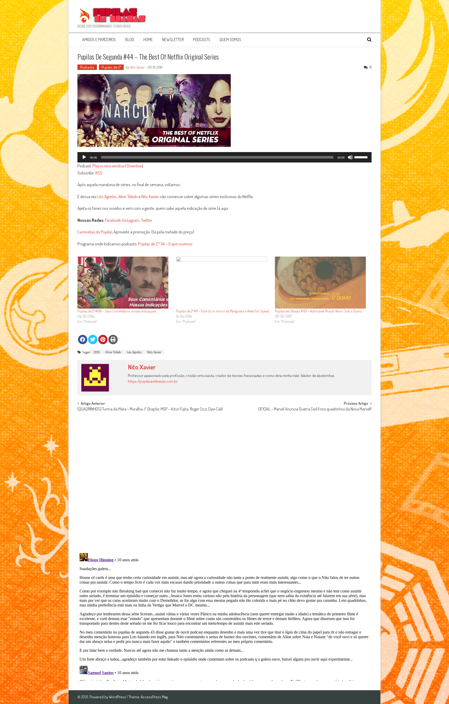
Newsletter (173, 39)
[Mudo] (350, 157)
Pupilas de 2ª (111, 67)
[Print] (113, 339)
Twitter (146, 220)
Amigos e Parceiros (99, 39)
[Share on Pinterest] (103, 339)
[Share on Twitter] (92, 339)
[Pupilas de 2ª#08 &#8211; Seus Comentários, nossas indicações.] (124, 283)
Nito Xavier (137, 67)
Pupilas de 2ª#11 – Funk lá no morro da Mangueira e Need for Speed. (222, 311)
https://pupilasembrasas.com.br (152, 381)
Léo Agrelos (107, 196)
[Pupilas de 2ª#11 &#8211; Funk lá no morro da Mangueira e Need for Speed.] (223, 283)
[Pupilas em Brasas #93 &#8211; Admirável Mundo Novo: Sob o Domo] (321, 283)
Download (135, 165)
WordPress (118, 696)
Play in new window (108, 165)
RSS (98, 172)
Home (148, 39)
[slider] (361, 156)
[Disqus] (224, 481)
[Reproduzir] (84, 157)
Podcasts (201, 39)
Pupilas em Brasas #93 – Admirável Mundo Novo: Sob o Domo (318, 311)
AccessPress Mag (154, 696)
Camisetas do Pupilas (95, 231)
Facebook (113, 220)
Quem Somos (230, 39)
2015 (97, 352)
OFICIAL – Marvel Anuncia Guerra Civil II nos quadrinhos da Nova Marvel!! (315, 409)
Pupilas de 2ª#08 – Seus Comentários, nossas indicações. (116, 311)
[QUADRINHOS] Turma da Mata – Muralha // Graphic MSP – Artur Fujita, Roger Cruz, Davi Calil (150, 409)
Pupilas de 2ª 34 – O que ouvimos (165, 243)
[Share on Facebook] (82, 339)
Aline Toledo (128, 196)
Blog (129, 39)
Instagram (130, 220)
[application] (224, 157)
